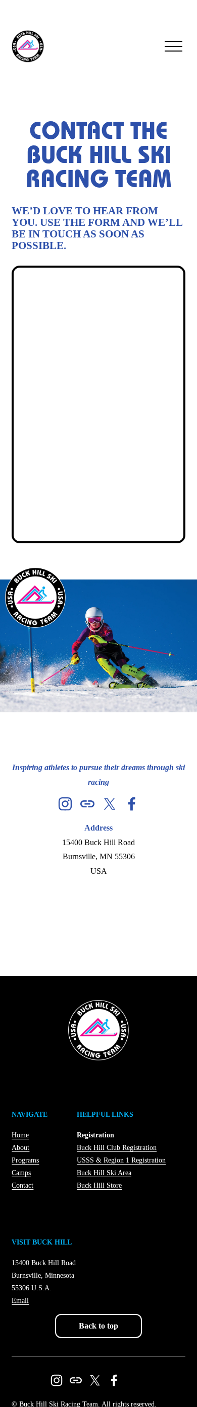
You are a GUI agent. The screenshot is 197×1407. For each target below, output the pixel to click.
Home (20, 1135)
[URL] (87, 804)
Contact (22, 1185)
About (20, 1147)
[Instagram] (65, 804)
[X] (110, 804)
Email (20, 1300)
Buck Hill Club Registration (117, 1147)
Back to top (98, 1325)
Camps (21, 1173)
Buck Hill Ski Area (104, 1173)
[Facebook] (132, 804)
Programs (25, 1160)
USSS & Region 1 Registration (121, 1160)
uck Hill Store (101, 1185)
